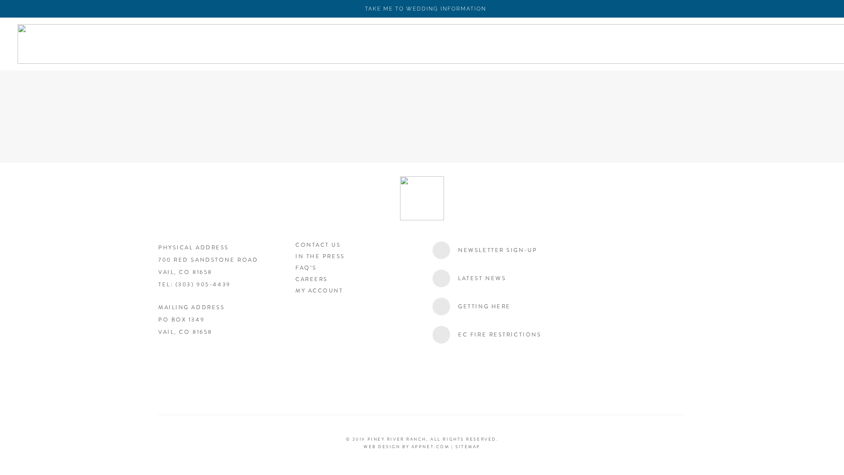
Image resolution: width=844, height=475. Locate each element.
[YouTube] (213, 360)
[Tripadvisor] (235, 360)
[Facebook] (169, 360)
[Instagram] (191, 360)
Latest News (482, 278)
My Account (319, 291)
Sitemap (467, 447)
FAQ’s (306, 268)
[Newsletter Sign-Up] (445, 250)
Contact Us (318, 245)
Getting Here (484, 307)
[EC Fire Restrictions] (445, 334)
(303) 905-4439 (203, 285)
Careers (311, 279)
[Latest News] (445, 278)
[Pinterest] (257, 360)
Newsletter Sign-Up (497, 250)
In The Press (320, 256)
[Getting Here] (445, 306)
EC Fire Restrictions (499, 335)
